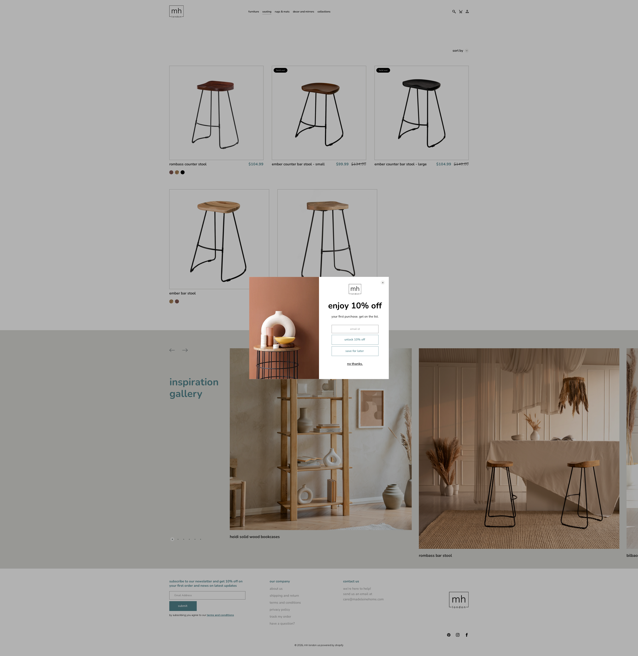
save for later (354, 351)
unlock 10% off (354, 340)
